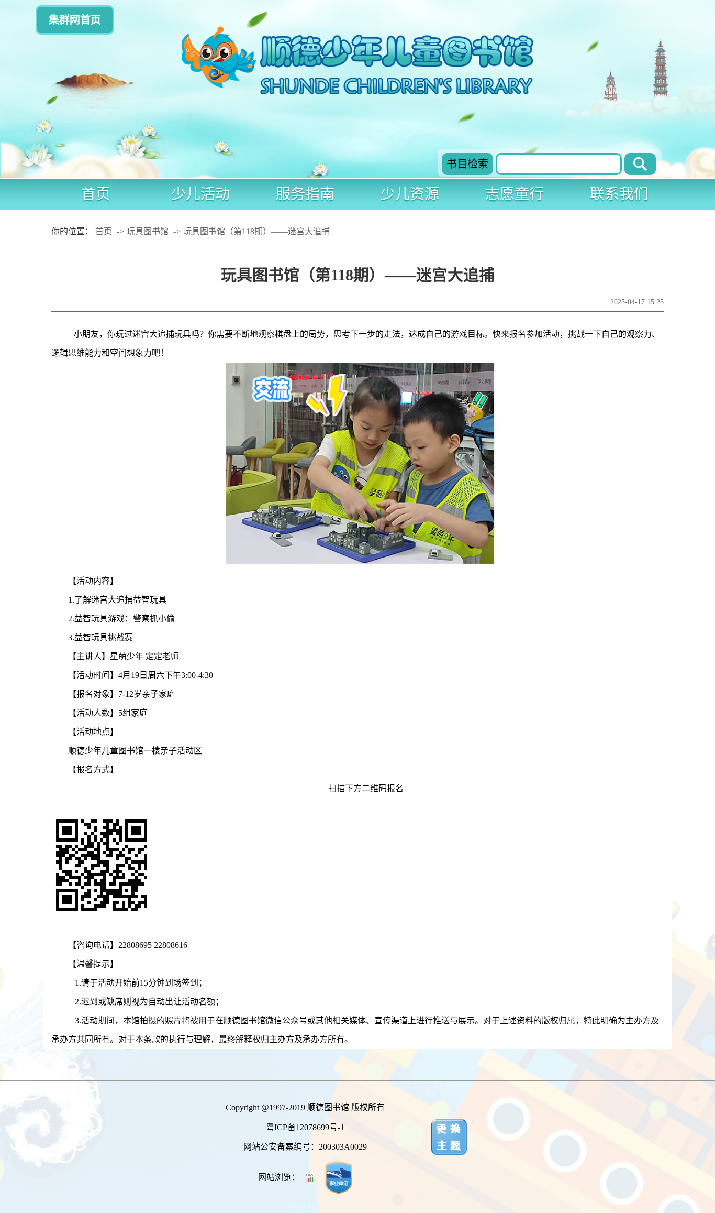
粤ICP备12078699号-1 (305, 1127)
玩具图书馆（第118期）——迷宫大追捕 (256, 231)
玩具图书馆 (148, 231)
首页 (95, 194)
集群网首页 (75, 20)
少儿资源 (410, 194)
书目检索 (467, 164)
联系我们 (619, 194)
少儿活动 (200, 194)
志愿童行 (514, 194)
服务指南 (305, 194)
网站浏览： (280, 1177)
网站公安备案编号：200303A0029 (305, 1146)
